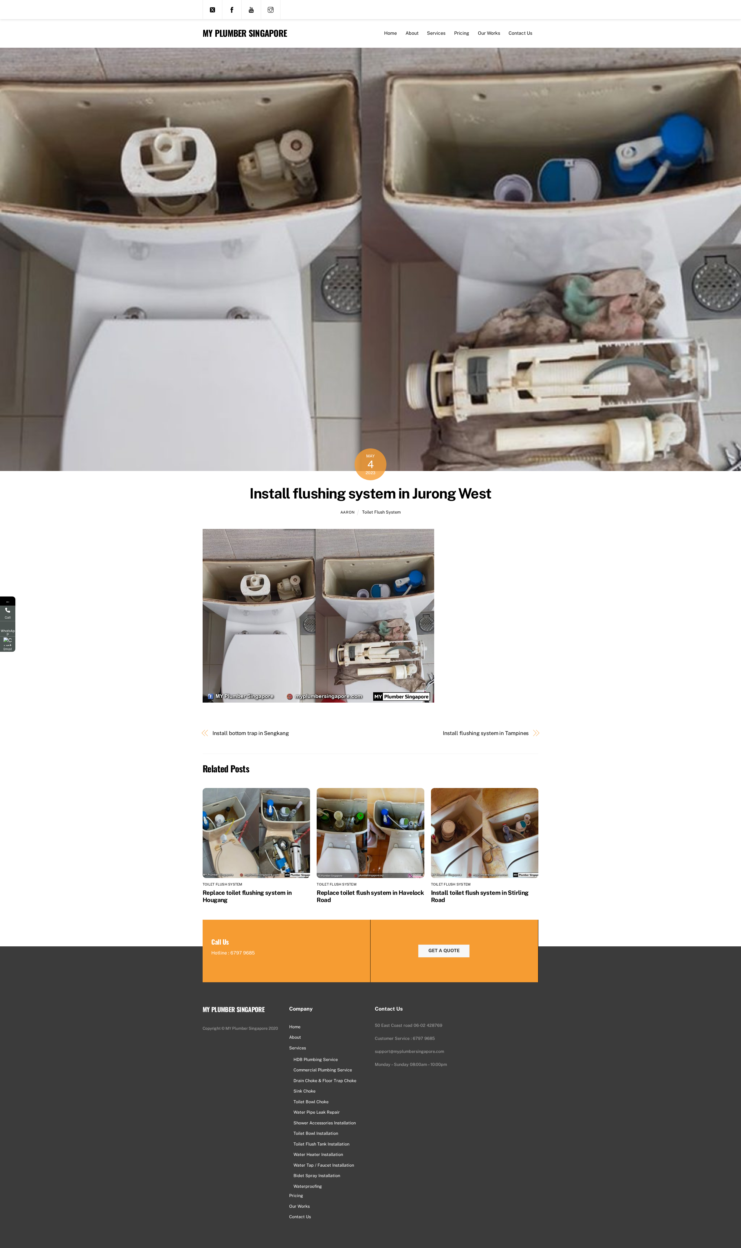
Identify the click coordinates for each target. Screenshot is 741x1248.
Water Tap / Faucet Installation (324, 1165)
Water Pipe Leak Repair (317, 1112)
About (412, 33)
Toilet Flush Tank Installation (321, 1143)
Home (390, 33)
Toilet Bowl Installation (316, 1133)
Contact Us (520, 33)
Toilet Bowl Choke (311, 1101)
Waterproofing (308, 1186)
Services (436, 33)
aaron (347, 512)
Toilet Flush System (381, 512)
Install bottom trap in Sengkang (250, 733)
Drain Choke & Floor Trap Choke (325, 1080)
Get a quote (444, 950)
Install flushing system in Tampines (486, 733)
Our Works (489, 33)
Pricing (461, 33)
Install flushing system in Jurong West (370, 493)
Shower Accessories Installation (325, 1122)
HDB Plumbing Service (316, 1059)
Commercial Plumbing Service (323, 1069)
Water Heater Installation (318, 1154)
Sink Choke (305, 1090)
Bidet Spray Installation (317, 1175)
